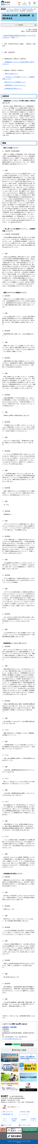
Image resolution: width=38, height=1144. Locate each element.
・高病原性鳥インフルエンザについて (15, 85)
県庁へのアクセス (8, 1111)
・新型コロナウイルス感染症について (15, 82)
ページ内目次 (19, 25)
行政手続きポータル (24, 3)
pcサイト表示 (7, 1125)
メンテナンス (25, 1114)
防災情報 (19, 3)
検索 (29, 3)
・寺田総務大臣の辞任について (13, 88)
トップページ (9, 9)
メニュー (34, 3)
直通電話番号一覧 (8, 1114)
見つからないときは (19, 1050)
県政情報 (24, 9)
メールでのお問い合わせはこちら (12, 1039)
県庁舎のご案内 (25, 1111)
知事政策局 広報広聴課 (9, 1027)
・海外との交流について (11, 73)
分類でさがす (17, 9)
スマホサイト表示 (25, 1125)
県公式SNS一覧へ (27, 1045)
